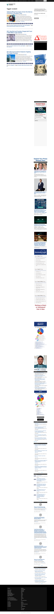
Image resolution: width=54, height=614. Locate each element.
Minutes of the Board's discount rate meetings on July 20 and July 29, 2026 (39, 507)
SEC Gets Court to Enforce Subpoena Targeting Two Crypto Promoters (19, 52)
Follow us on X (40, 419)
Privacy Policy (22, 609)
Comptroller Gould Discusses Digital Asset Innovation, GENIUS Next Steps (40, 427)
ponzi (19, 26)
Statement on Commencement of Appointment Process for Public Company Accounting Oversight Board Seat (41, 461)
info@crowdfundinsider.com (11, 597)
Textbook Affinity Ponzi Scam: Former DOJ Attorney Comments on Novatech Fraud (19, 12)
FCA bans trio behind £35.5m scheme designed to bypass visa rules (40, 571)
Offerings (16, 0)
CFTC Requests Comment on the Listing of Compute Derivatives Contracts (41, 490)
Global (19, 25)
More (32, 0)
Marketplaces (12, 0)
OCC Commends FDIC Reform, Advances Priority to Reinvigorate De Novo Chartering (40, 438)
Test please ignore (39, 475)
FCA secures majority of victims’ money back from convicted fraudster (41, 578)
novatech (17, 26)
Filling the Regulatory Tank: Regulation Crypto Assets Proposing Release (41, 451)
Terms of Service (23, 608)
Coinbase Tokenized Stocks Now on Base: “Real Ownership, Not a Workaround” (40, 387)
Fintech (29, 0)
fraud (7, 46)
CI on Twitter (9, 601)
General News (22, 590)
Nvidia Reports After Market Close (39, 372)
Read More (23, 21)
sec (20, 26)
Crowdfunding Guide (23, 606)
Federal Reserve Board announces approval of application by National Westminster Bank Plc (39, 518)
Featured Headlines (23, 589)
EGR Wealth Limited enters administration (40, 568)
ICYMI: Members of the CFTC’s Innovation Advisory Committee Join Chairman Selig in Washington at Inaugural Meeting (41, 479)
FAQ (21, 607)
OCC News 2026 (39, 424)
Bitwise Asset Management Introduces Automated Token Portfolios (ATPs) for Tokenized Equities (40, 379)
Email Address (36, 14)
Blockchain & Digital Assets (22, 0)
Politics (22, 592)
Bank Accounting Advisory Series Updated (40, 434)
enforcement (13, 26)
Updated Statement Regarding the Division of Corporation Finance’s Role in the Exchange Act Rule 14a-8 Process (41, 467)
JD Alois (25, 14)
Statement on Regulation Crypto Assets (40, 455)
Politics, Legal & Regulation (26, 25)
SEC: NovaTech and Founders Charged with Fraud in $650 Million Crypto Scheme (19, 32)
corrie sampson (19, 65)
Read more (36, 447)
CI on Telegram (9, 606)
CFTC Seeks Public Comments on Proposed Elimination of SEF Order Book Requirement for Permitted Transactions (41, 485)
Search (45, 0)
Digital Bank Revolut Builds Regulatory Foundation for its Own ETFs (40, 376)
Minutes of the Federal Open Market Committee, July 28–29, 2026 (39, 560)
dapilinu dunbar (24, 65)
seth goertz (22, 26)
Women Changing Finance (24, 600)
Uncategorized (12, 65)
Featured (7, 0)
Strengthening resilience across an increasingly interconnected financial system (41, 581)
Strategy (22, 593)
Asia (21, 599)
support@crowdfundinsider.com (12, 598)
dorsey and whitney (9, 26)
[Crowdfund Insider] (11, 6)
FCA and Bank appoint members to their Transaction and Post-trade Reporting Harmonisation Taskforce (40, 574)
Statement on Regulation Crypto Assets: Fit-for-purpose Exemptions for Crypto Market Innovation (41, 445)
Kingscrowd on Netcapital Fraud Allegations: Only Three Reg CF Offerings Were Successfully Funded (41, 384)
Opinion (21, 25)
